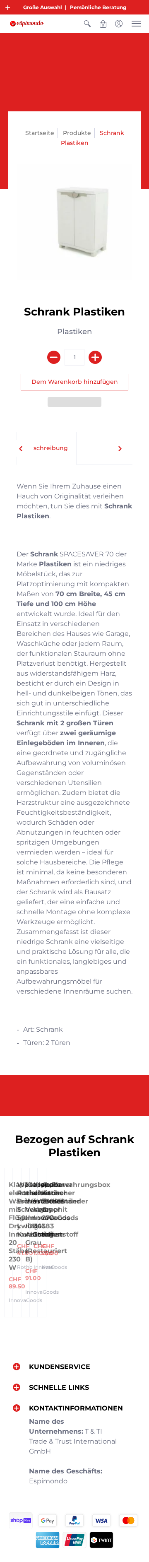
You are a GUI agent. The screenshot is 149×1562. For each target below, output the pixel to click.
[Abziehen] (53, 357)
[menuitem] (87, 23)
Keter (48, 1267)
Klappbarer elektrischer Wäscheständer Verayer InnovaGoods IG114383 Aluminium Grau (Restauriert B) (52, 1222)
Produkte (77, 133)
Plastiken (74, 331)
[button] (8, 7)
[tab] (47, 448)
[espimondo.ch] (27, 23)
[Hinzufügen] (95, 357)
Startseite (39, 133)
